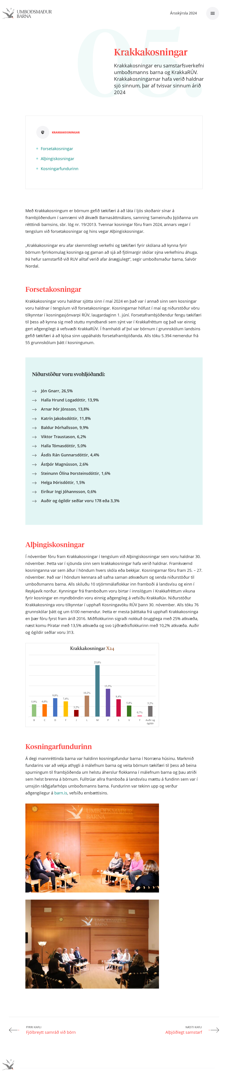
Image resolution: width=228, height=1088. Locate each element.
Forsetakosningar (57, 148)
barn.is (60, 793)
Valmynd (212, 13)
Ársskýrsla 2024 (183, 13)
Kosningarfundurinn (59, 168)
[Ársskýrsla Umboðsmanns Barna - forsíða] (27, 13)
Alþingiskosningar (57, 158)
